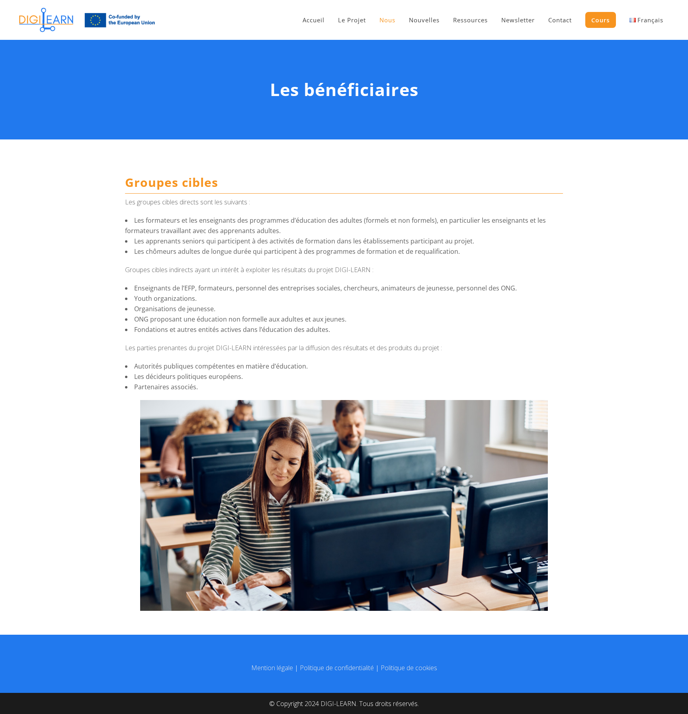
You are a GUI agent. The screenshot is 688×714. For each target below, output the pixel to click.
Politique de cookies (409, 667)
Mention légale (272, 667)
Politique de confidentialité (337, 667)
